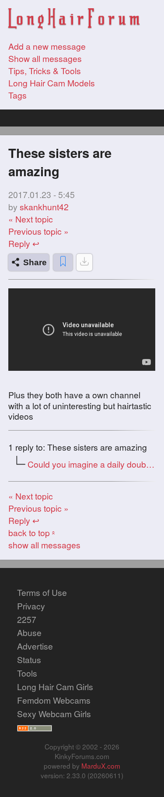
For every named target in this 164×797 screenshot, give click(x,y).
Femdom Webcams (54, 700)
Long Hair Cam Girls (55, 687)
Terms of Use (42, 592)
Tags (17, 95)
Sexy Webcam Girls (54, 714)
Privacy (31, 606)
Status (29, 659)
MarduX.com (100, 765)
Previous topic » (38, 231)
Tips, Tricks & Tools (44, 71)
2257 (26, 619)
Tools (27, 673)
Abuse (29, 632)
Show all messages (45, 58)
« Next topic (30, 219)
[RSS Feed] (34, 727)
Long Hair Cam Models (51, 83)
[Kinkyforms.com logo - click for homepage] (74, 19)
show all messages (44, 545)
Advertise (35, 646)
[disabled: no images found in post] (84, 262)
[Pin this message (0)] (63, 262)
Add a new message (47, 46)
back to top (32, 533)
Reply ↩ (23, 243)
